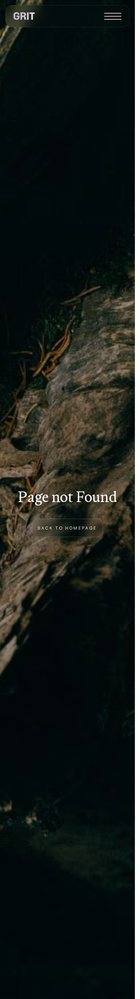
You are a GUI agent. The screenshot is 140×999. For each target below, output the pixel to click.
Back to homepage (67, 528)
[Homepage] (24, 16)
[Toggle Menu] (112, 16)
